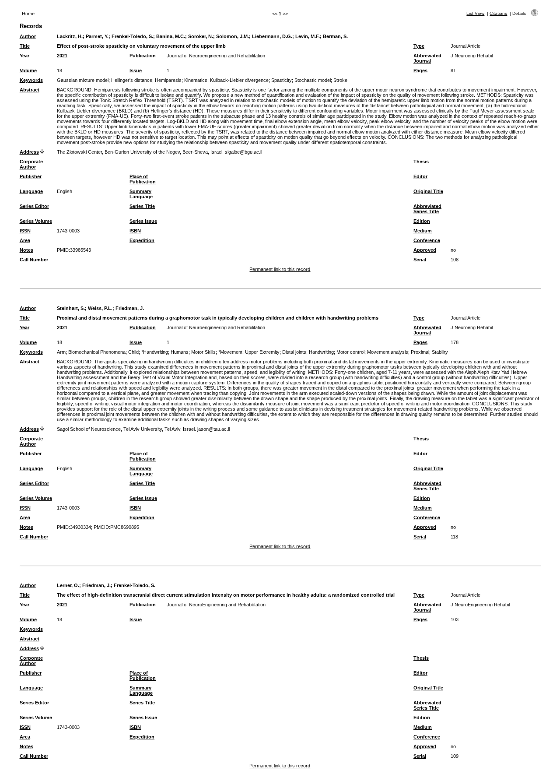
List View (475, 13)
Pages (420, 70)
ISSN (25, 230)
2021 (62, 55)
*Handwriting (154, 352)
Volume (28, 70)
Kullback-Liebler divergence (239, 80)
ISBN (135, 230)
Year (24, 55)
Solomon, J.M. (232, 36)
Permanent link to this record (279, 269)
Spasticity (281, 80)
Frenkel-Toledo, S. (132, 36)
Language (31, 191)
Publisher (31, 176)
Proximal (420, 352)
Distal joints (294, 352)
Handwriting (321, 352)
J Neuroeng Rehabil (472, 55)
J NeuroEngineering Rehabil (480, 604)
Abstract (29, 89)
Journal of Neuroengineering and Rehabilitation (216, 55)
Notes (26, 250)
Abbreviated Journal (427, 58)
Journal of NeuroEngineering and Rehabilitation (216, 604)
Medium (422, 230)
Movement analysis (387, 352)
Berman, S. (335, 36)
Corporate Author (31, 164)
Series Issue (143, 221)
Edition (421, 221)
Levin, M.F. (307, 36)
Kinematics (195, 80)
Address (29, 152)
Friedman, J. (130, 308)
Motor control (350, 352)
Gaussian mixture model (82, 80)
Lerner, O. (68, 585)
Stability (440, 352)
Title (25, 46)
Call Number (34, 259)
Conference (426, 240)
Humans (180, 352)
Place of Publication (143, 179)
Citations (498, 13)
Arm (61, 352)
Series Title (142, 206)
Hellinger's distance (131, 80)
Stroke (340, 80)
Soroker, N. (200, 36)
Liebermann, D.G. (272, 36)
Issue (136, 70)
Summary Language (141, 194)
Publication (143, 55)
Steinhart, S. (71, 308)
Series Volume (36, 221)
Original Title (428, 191)
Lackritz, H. (70, 36)
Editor (420, 176)
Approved (424, 250)
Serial (419, 259)
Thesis (421, 161)
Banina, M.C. (170, 36)
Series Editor (34, 206)
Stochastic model (312, 80)
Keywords (31, 80)
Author (28, 36)
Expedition (142, 240)
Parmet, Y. (97, 36)
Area (25, 240)
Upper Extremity (262, 352)
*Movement (230, 352)
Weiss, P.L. (100, 308)
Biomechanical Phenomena (97, 352)
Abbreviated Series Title (427, 209)
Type (418, 46)
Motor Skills (203, 352)
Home (28, 13)
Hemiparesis (168, 80)
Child (133, 352)
